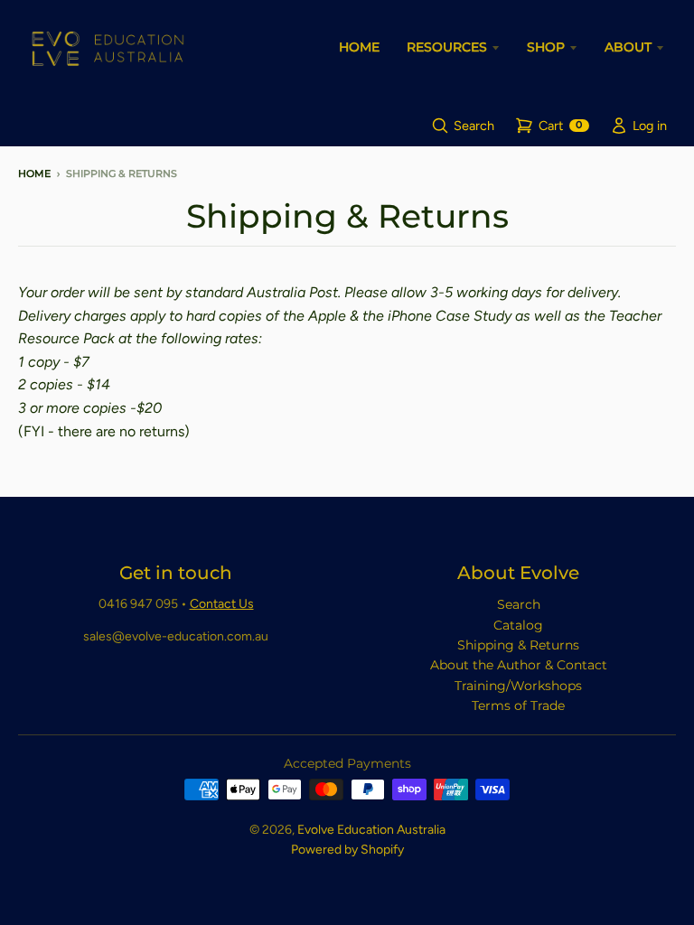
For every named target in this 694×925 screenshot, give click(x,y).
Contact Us (222, 604)
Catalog (518, 625)
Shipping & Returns (518, 645)
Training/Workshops (518, 685)
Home (34, 173)
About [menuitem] (628, 47)
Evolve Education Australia (371, 829)
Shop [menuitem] (546, 47)
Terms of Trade (518, 705)
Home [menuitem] (359, 47)
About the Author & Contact (518, 665)
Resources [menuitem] (447, 47)
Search (518, 604)
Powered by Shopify (347, 849)
